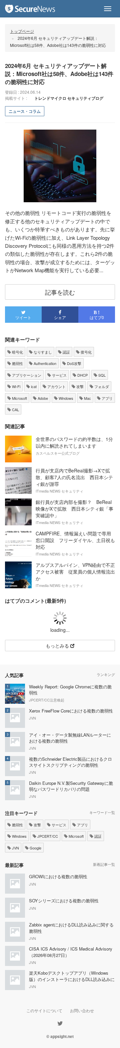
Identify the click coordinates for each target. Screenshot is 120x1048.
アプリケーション (26, 375)
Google (35, 847)
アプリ (107, 398)
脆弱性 (17, 363)
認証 (66, 352)
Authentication (44, 363)
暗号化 (17, 352)
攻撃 (79, 386)
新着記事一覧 (104, 864)
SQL (101, 375)
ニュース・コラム (25, 111)
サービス (59, 375)
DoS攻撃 (73, 363)
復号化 (86, 352)
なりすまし (42, 352)
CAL (15, 409)
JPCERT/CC (47, 836)
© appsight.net (60, 1036)
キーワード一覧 (102, 812)
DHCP (82, 375)
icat (33, 386)
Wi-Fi (15, 386)
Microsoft (19, 398)
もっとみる (58, 645)
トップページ (22, 31)
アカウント (56, 386)
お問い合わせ (82, 1010)
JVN (15, 847)
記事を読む (60, 292)
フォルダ (101, 386)
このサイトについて (44, 1010)
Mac (87, 398)
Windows (65, 398)
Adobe (42, 398)
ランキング (106, 674)
